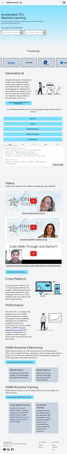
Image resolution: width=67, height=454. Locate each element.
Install (40, 445)
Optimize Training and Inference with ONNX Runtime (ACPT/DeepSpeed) (33, 266)
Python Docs (56, 164)
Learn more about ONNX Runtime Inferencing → (20, 362)
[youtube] (4, 449)
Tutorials (32, 124)
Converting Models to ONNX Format (33, 239)
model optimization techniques (15, 328)
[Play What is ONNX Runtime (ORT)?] (33, 201)
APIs (53, 449)
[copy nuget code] (44, 32)
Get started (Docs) (33, 139)
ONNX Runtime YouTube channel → (17, 272)
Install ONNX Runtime (33, 129)
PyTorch (41, 447)
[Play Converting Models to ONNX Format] (33, 227)
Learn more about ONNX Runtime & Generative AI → (18, 103)
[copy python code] (21, 32)
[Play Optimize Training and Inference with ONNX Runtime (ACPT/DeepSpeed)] (33, 253)
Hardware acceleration (32, 134)
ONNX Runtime (12, 2)
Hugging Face (14, 413)
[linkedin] (8, 449)
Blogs (53, 445)
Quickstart (33, 118)
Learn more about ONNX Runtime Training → (19, 397)
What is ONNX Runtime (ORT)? (33, 213)
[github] (12, 449)
